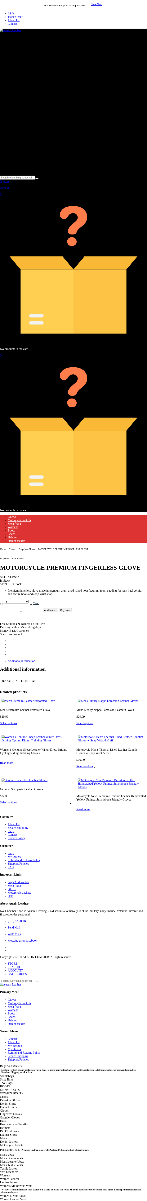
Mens (3, 1138)
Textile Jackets (9, 1168)
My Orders (14, 856)
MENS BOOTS (10, 1089)
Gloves (12, 516)
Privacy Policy (16, 838)
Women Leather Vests (13, 1199)
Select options (8, 723)
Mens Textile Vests (11, 1165)
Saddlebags (7, 1076)
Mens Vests (14, 523)
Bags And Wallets (18, 882)
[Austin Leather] (10, 30)
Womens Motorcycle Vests (70, 1187)
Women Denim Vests (12, 1195)
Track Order (15, 16)
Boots (11, 530)
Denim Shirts (8, 1103)
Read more (6, 762)
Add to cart (50, 610)
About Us (14, 20)
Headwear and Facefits (14, 1124)
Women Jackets (9, 1178)
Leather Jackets (9, 1182)
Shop (11, 831)
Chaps (11, 534)
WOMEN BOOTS (11, 1093)
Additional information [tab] (21, 661)
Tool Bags (6, 1083)
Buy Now (65, 610)
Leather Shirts (8, 1134)
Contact (12, 23)
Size (2, 603)
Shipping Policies (18, 863)
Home (3, 549)
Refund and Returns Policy (24, 860)
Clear (36, 603)
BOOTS (5, 1086)
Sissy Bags (6, 1079)
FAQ (11, 13)
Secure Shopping (18, 827)
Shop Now (96, 4)
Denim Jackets (16, 540)
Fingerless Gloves (27, 549)
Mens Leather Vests (12, 1161)
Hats (10, 896)
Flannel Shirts (8, 1107)
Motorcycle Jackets (19, 520)
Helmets (13, 537)
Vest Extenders (9, 1172)
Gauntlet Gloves (10, 1117)
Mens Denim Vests (11, 1158)
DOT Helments (9, 1131)
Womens (13, 527)
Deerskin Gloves (10, 1100)
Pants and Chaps (44, 1149)
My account (15, 1045)
